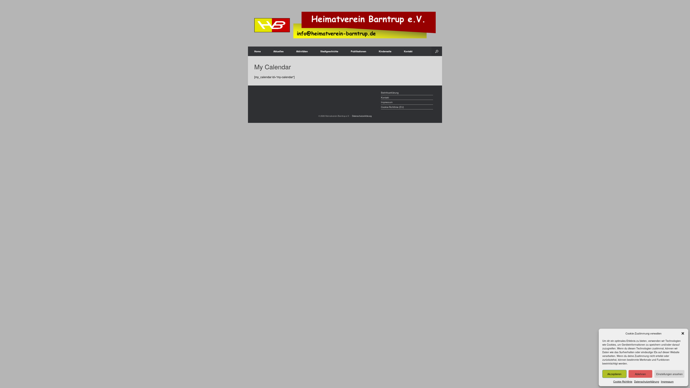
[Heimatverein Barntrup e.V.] (345, 25)
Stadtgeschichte (329, 51)
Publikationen (358, 51)
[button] (683, 333)
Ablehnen (640, 374)
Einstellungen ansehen (669, 374)
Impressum (667, 381)
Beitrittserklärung (390, 92)
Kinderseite (385, 51)
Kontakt (408, 51)
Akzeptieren (614, 374)
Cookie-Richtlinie (622, 381)
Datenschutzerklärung (646, 381)
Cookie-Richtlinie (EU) (392, 107)
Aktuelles (278, 51)
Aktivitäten (302, 51)
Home (257, 51)
